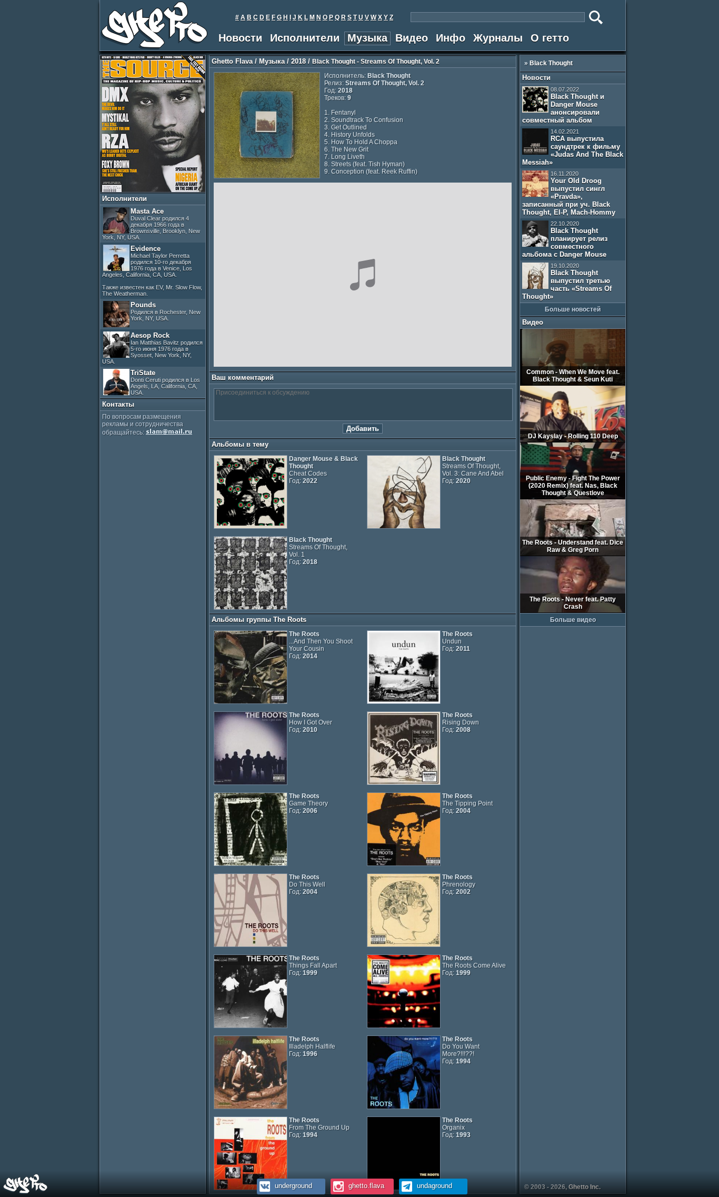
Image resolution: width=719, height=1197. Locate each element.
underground (292, 1186)
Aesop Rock (152, 348)
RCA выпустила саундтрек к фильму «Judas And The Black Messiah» (572, 147)
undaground (433, 1186)
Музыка (367, 38)
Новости (240, 38)
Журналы (498, 38)
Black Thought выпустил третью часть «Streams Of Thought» (567, 281)
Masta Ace (151, 223)
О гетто (550, 38)
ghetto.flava (365, 1186)
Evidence (152, 271)
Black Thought (551, 63)
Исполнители (304, 38)
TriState (165, 382)
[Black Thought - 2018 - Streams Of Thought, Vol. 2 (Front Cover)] (267, 176)
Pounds (166, 311)
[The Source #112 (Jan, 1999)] (152, 190)
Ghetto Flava (232, 61)
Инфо (450, 38)
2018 (298, 61)
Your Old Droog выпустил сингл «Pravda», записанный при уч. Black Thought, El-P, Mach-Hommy (568, 193)
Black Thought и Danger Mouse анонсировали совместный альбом (563, 105)
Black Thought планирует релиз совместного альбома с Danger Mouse (564, 239)
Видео (411, 38)
